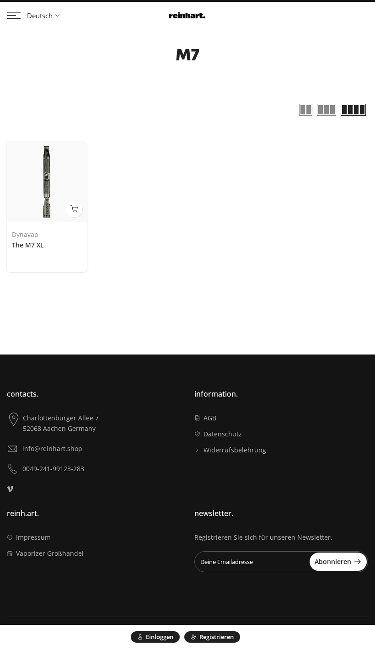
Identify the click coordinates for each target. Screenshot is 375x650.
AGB (210, 418)
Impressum (33, 537)
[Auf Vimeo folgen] (10, 488)
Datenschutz (223, 434)
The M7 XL (27, 245)
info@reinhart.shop (52, 448)
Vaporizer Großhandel (50, 553)
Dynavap (25, 234)
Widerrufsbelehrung (235, 450)
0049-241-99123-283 (53, 468)
